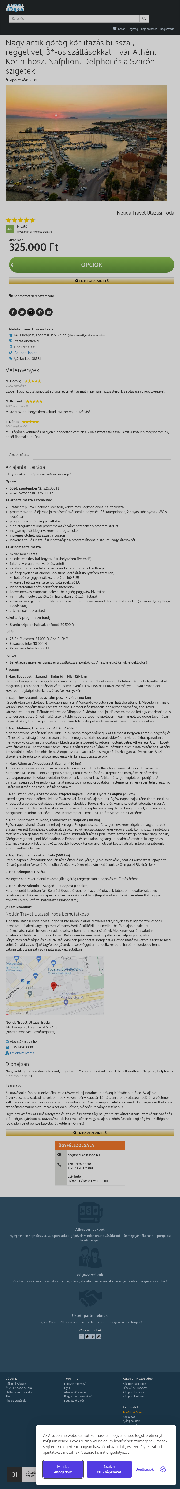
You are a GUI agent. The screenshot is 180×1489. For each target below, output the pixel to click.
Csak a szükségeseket (109, 1469)
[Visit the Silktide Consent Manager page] (163, 1469)
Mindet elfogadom (63, 1469)
